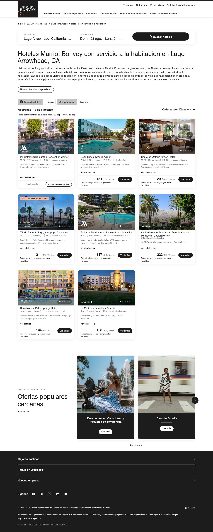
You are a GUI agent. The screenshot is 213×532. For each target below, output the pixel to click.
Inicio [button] (20, 23)
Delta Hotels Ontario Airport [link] (96, 156)
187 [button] (99, 254)
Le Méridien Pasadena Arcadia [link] (98, 308)
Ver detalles (25, 177)
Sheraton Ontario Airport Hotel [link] (158, 156)
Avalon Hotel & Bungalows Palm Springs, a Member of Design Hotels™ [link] (165, 234)
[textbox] (50, 39)
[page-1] (130, 445)
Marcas (84, 101)
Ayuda (36, 518)
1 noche (88, 34)
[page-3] (135, 445)
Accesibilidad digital (169, 515)
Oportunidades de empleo (57, 515)
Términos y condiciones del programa (108, 515)
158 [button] (99, 330)
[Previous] (23, 135)
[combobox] (50, 37)
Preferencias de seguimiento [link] (30, 515)
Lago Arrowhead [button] (59, 23)
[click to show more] (195, 400)
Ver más (21, 411)
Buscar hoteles (162, 36)
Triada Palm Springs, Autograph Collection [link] (44, 232)
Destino (31, 34)
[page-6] (141, 445)
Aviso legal (153, 515)
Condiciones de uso (79, 515)
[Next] (69, 135)
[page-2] (132, 445)
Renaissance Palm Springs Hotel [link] (38, 308)
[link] (31, 160)
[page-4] (137, 445)
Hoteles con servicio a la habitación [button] (88, 23)
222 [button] (160, 254)
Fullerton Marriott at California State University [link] (106, 232)
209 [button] (160, 179)
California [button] (42, 23)
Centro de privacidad (136, 515)
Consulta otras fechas (58, 184)
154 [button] (99, 179)
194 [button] (39, 330)
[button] (141, 4)
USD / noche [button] (108, 179)
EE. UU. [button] (30, 23)
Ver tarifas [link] (125, 179)
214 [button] (39, 254)
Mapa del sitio (24, 518)
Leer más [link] (105, 431)
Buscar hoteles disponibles (35, 89)
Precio (50, 101)
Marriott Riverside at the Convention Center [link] (44, 156)
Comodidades (67, 101)
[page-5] (139, 445)
